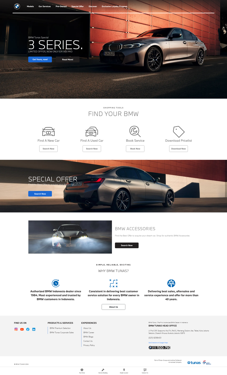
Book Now (135, 148)
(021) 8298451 (155, 337)
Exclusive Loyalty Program (114, 6)
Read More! (67, 59)
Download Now (178, 148)
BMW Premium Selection (60, 328)
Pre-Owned (61, 6)
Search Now (48, 148)
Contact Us (87, 341)
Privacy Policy (89, 345)
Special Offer (77, 6)
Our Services (45, 6)
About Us (113, 307)
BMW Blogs (88, 336)
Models (30, 6)
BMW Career (88, 332)
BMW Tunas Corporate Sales (62, 332)
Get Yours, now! (40, 59)
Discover (93, 6)
